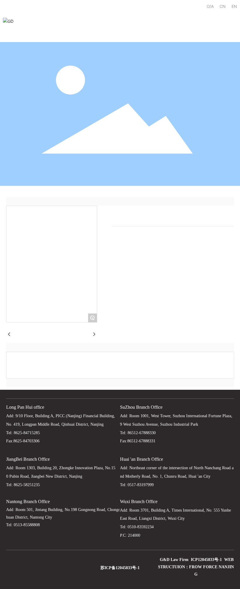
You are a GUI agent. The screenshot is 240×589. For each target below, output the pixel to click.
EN (234, 6)
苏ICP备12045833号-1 (120, 568)
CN (223, 6)
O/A (210, 6)
